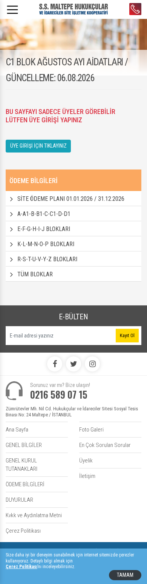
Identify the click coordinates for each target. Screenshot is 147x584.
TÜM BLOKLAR (35, 274)
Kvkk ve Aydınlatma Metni (34, 515)
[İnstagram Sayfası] (92, 363)
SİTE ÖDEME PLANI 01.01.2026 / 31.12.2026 (70, 198)
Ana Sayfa (17, 429)
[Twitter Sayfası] (73, 363)
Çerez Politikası (23, 530)
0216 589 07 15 (135, 9)
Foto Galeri (91, 429)
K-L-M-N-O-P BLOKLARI (45, 244)
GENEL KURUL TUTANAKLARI (21, 464)
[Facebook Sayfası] (54, 363)
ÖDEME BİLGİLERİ (25, 484)
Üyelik (86, 460)
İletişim (87, 476)
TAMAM (125, 575)
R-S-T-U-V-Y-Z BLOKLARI (47, 259)
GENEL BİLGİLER (24, 445)
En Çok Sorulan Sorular (105, 445)
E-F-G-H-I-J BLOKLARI (43, 229)
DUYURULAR (19, 499)
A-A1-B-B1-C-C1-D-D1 (43, 213)
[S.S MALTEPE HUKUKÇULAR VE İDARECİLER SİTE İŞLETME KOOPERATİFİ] (73, 9)
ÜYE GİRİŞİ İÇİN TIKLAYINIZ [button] (38, 146)
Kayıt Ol (127, 335)
